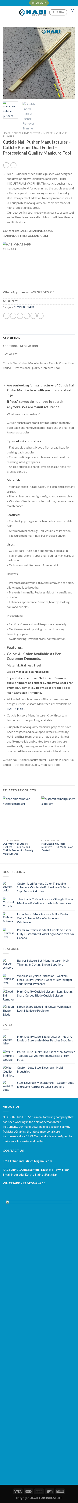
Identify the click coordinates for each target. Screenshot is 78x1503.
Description (11, 338)
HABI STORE (15, 708)
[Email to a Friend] (27, 316)
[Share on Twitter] (20, 316)
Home (6, 133)
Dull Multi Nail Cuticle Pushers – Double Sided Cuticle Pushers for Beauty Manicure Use (18, 848)
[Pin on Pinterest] (33, 316)
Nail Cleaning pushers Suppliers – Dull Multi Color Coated (57, 847)
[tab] (39, 338)
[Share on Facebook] (13, 316)
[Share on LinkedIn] (40, 316)
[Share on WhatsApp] (6, 316)
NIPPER (48, 133)
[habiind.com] (32, 12)
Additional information (20, 346)
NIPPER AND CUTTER (27, 133)
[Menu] (5, 12)
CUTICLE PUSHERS (24, 307)
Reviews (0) (10, 353)
